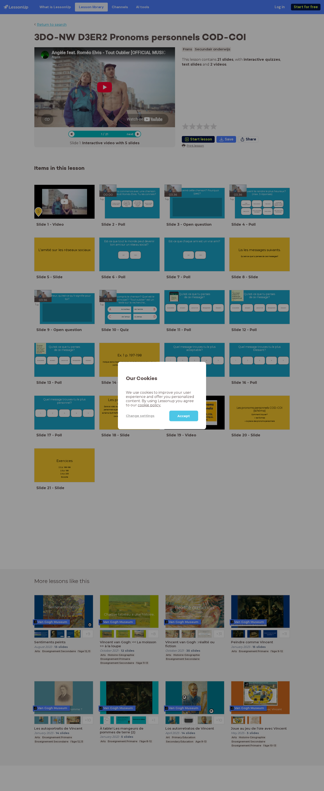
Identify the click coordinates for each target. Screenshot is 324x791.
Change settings (140, 416)
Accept (183, 416)
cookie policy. (149, 405)
